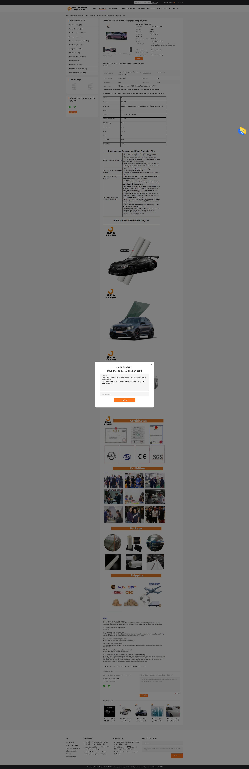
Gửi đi (124, 400)
